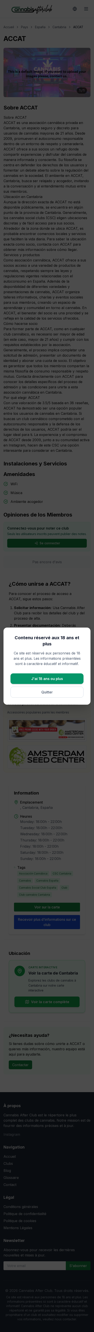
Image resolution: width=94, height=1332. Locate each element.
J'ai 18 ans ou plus (47, 678)
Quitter (47, 692)
